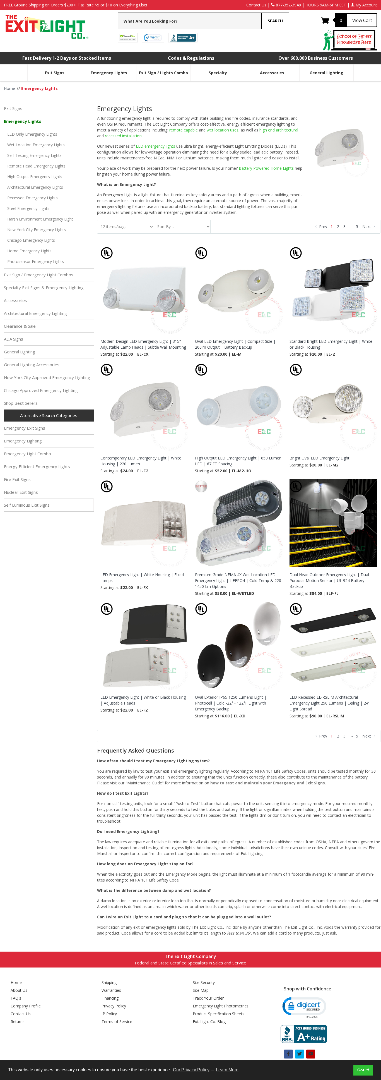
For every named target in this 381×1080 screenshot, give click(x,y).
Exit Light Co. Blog (209, 1021)
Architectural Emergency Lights (35, 187)
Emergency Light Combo (27, 453)
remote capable (183, 130)
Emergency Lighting (23, 441)
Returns (18, 1021)
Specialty (218, 72)
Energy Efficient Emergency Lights (37, 466)
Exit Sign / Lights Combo (163, 72)
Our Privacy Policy (191, 1069)
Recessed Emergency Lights (32, 197)
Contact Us (256, 5)
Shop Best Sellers (21, 403)
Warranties (111, 990)
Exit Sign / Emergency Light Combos (38, 274)
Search (275, 20)
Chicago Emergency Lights (31, 240)
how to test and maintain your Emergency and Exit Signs (267, 783)
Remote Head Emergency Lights (36, 166)
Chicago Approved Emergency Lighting (41, 390)
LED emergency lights (155, 146)
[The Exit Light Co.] (46, 24)
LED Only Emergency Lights (32, 134)
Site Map (201, 990)
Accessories (272, 72)
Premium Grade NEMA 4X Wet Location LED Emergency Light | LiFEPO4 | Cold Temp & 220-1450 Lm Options (239, 580)
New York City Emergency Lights (36, 229)
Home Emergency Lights (29, 250)
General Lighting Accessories (31, 364)
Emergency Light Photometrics (221, 1006)
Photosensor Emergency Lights (35, 261)
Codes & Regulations (191, 58)
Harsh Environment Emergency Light (40, 219)
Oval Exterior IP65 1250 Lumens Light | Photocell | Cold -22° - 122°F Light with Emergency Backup (230, 703)
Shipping (109, 982)
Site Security (204, 982)
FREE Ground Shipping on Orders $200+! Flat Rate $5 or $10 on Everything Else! (75, 5)
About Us (19, 990)
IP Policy (109, 1013)
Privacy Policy (114, 1006)
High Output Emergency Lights (34, 176)
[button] (304, 1007)
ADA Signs (13, 339)
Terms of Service (117, 1021)
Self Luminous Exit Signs (27, 505)
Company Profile (26, 1006)
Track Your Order (208, 998)
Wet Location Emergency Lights (36, 144)
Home (16, 982)
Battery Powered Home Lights (266, 168)
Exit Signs (54, 72)
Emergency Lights (109, 72)
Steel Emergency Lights (28, 208)
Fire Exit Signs (17, 479)
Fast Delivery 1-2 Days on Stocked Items (66, 58)
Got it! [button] (363, 1070)
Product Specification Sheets (218, 1013)
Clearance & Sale (20, 326)
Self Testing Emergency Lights (34, 155)
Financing (110, 998)
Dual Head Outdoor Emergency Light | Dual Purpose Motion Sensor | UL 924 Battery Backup (329, 580)
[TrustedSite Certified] (127, 37)
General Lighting (326, 72)
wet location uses (222, 130)
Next (367, 226)
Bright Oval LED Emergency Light (319, 458)
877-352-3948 (288, 5)
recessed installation (123, 135)
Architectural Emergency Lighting (35, 313)
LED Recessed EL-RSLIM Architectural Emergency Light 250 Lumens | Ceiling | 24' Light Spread (329, 703)
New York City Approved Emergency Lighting (47, 377)
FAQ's (16, 998)
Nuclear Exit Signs (21, 492)
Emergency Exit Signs (24, 428)
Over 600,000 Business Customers (315, 58)
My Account (366, 5)
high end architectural (278, 130)
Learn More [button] (227, 1069)
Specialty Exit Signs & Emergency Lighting (44, 287)
